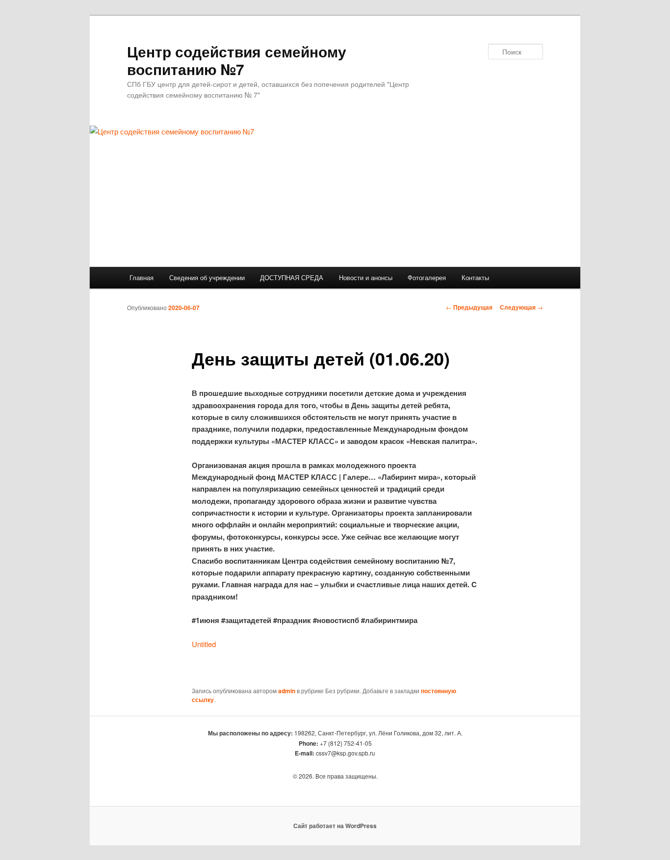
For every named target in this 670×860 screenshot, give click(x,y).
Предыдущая (469, 307)
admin (286, 690)
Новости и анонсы (365, 277)
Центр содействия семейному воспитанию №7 (236, 60)
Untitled (204, 644)
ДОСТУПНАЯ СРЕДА (291, 277)
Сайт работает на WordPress (335, 825)
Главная (141, 277)
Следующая (521, 307)
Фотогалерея (427, 277)
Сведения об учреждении (207, 277)
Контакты (475, 277)
